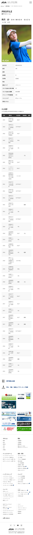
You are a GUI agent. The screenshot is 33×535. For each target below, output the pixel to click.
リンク (19, 504)
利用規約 (19, 511)
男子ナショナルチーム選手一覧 (9, 459)
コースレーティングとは (8, 483)
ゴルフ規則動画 (21, 462)
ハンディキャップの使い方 (8, 478)
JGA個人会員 (20, 495)
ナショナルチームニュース (8, 493)
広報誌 (4, 449)
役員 (4, 442)
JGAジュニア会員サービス (23, 483)
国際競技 (19, 444)
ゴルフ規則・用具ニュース (8, 494)
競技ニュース (5, 500)
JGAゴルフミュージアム (8, 512)
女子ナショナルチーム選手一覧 (9, 461)
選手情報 (7, 6)
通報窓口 (19, 513)
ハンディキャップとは (7, 476)
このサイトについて (22, 509)
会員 (4, 446)
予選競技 (19, 442)
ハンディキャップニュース (8, 496)
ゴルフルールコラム (22, 455)
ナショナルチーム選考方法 (8, 457)
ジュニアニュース (6, 498)
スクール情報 (20, 479)
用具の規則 (20, 461)
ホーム (2, 6)
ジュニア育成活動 (21, 478)
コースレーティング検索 (8, 485)
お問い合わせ (20, 481)
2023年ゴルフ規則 (21, 466)
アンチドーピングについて (8, 510)
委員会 (4, 444)
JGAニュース (5, 491)
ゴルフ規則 (20, 457)
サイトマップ (20, 506)
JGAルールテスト (21, 470)
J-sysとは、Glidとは (7, 481)
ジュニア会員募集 (21, 476)
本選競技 (19, 440)
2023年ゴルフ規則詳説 (22, 468)
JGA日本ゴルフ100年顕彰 (8, 514)
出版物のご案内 (21, 464)
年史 (4, 447)
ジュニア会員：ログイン (22, 494)
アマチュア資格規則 (22, 459)
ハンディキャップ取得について (9, 479)
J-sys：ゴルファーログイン (23, 492)
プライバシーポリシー (22, 507)
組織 (4, 440)
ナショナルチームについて (8, 455)
